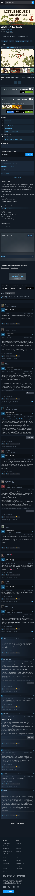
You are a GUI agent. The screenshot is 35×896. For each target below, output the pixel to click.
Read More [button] (30, 392)
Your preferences (14, 268)
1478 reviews (15, 482)
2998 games (7, 409)
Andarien (7, 526)
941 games (7, 607)
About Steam (6, 843)
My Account (19, 868)
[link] (20, 111)
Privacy (5, 860)
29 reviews (13, 452)
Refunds (5, 871)
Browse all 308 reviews (17, 823)
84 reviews (14, 607)
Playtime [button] (13, 288)
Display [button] (20, 288)
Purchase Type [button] (14, 285)
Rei (6, 329)
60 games (7, 330)
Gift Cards (5, 854)
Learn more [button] (29, 154)
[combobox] (18, 2)
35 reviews (7, 583)
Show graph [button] (29, 288)
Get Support (19, 866)
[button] (3, 7)
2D (27, 41)
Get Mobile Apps (9, 891)
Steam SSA (6, 845)
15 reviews (13, 330)
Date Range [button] (4, 288)
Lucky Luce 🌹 (8, 554)
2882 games (7, 482)
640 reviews (14, 556)
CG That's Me (8, 408)
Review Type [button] (5, 285)
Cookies (5, 868)
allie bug (7, 581)
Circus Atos (9, 29)
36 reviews (14, 409)
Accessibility (6, 863)
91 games (7, 306)
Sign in (2, 77)
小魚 (6, 363)
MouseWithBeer (9, 481)
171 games (7, 452)
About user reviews (5, 268)
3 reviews (7, 527)
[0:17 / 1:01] (17, 58)
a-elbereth (7, 450)
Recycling (18, 851)
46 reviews (13, 306)
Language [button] (24, 285)
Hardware (18, 848)
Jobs (17, 845)
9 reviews (7, 364)
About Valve (19, 843)
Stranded (7, 304)
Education (4, 41)
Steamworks (6, 848)
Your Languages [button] (9, 293)
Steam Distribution (7, 851)
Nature (11, 41)
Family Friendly (20, 41)
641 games (7, 556)
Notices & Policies (7, 866)
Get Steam (18, 860)
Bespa (6, 606)
